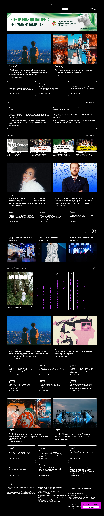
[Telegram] (11, 484)
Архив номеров (27, 307)
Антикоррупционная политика (76, 493)
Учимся (32, 9)
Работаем (38, 9)
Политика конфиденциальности (76, 501)
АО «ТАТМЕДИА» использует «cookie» (78, 495)
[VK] (8, 484)
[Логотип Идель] (52, 4)
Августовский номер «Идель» (15, 307)
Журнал (65, 9)
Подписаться (91, 507)
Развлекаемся (46, 9)
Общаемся (55, 9)
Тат (9, 10)
